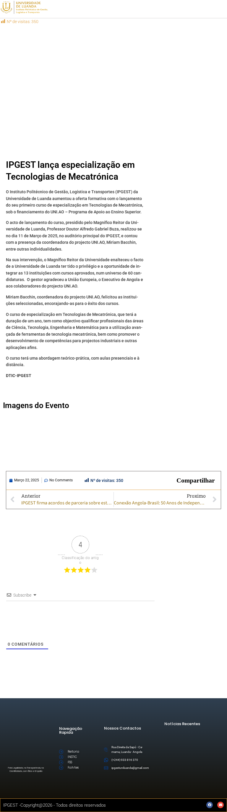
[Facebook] (209, 805)
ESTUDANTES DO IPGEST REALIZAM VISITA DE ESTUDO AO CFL (206, 751)
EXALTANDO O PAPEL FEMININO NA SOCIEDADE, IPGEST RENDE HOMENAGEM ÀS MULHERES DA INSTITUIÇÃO (202, 740)
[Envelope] (220, 805)
